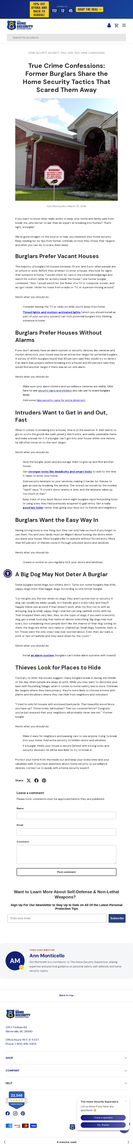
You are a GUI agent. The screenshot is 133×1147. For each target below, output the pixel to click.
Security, (54, 52)
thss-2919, (67, 52)
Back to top (66, 995)
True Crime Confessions (89, 52)
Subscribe (117, 918)
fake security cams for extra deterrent (61, 400)
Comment (23, 841)
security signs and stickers (55, 390)
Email (20, 825)
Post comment (66, 872)
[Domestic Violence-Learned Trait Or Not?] (5, 1142)
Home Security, (38, 52)
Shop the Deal (88, 9)
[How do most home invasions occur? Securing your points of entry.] (128, 1142)
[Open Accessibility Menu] (7, 573)
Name (20, 808)
